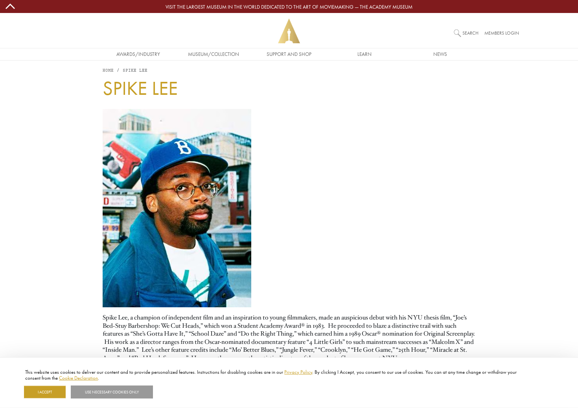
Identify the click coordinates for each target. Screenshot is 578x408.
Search (470, 33)
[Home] (289, 30)
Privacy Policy (298, 372)
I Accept (45, 392)
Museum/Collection (213, 54)
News (440, 54)
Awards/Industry (138, 54)
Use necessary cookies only (112, 392)
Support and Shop (289, 54)
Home (108, 70)
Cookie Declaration (78, 378)
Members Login (501, 33)
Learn (364, 54)
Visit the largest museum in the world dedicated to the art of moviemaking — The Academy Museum (289, 7)
